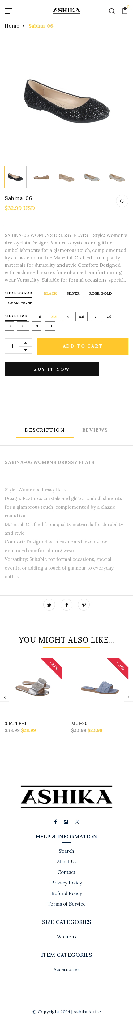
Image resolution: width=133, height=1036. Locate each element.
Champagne (20, 302)
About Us (66, 862)
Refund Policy (66, 893)
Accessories (66, 969)
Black (50, 293)
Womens (66, 937)
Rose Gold (100, 293)
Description (45, 430)
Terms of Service (67, 904)
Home (12, 26)
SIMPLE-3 (15, 723)
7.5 (108, 316)
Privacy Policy (66, 883)
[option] (66, 101)
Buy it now (52, 369)
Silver (72, 293)
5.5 (54, 316)
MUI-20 (79, 723)
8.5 (23, 326)
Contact (66, 872)
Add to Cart (83, 346)
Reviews (95, 430)
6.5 (81, 316)
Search (66, 851)
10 (50, 326)
